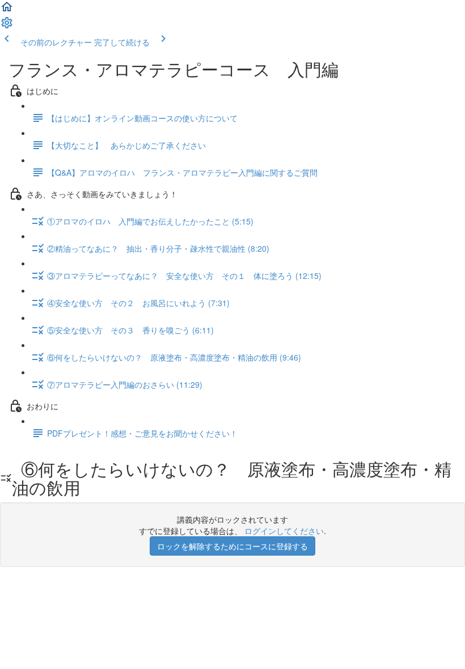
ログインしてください (284, 530)
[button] (7, 10)
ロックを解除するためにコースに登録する (232, 546)
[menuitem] (7, 26)
